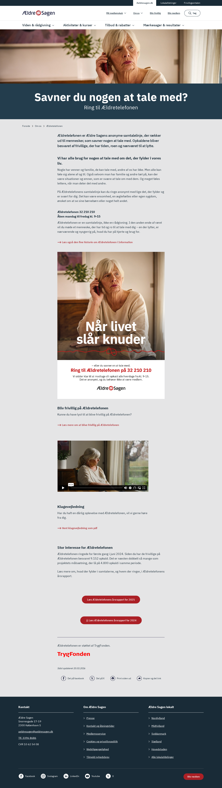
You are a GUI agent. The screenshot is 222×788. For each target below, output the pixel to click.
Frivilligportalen (192, 2)
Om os (136, 13)
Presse (90, 718)
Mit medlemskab (114, 13)
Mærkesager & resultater (162, 25)
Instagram (52, 776)
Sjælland (156, 741)
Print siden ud (124, 678)
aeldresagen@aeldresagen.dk (35, 731)
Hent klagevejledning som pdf (79, 528)
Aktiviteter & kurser (77, 25)
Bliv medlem (174, 13)
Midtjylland (157, 726)
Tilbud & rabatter (118, 25)
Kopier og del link (152, 678)
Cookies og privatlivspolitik (102, 741)
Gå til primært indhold (34, 2)
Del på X (100, 678)
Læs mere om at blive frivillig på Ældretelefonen (90, 425)
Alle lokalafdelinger (162, 757)
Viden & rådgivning (36, 25)
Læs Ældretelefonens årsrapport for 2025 (111, 599)
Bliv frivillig (155, 13)
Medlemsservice (96, 733)
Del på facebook (76, 678)
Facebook (30, 776)
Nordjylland (158, 718)
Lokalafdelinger (168, 2)
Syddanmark (158, 733)
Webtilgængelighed (97, 749)
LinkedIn (74, 776)
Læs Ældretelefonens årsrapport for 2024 (112, 620)
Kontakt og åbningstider (100, 726)
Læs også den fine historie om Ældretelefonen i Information (97, 242)
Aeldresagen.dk (145, 2)
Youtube (95, 776)
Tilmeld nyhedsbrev (97, 757)
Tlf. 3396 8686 (27, 738)
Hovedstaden (159, 749)
